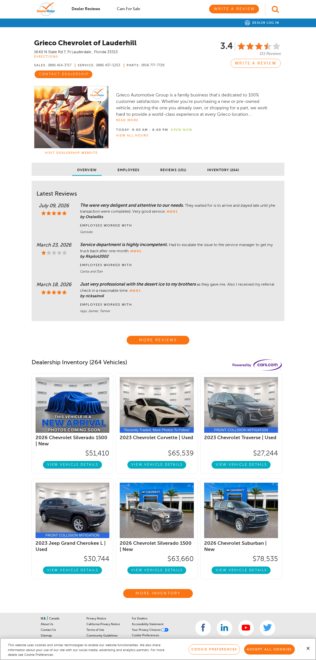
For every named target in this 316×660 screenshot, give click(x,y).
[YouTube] (246, 628)
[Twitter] (267, 628)
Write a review (255, 64)
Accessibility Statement (147, 624)
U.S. (44, 618)
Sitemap (46, 635)
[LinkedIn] (224, 628)
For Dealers (139, 618)
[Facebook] (203, 628)
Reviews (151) (173, 170)
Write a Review (234, 9)
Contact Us (48, 630)
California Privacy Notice (103, 624)
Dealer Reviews (86, 9)
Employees (128, 170)
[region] (158, 649)
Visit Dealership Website (71, 153)
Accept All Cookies (269, 649)
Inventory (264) (223, 170)
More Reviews (158, 340)
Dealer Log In (265, 23)
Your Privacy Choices (146, 630)
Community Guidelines (102, 635)
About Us (47, 624)
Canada (54, 618)
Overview (87, 170)
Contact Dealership (64, 74)
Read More (127, 120)
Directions (46, 56)
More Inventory (158, 593)
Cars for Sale (128, 9)
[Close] (308, 648)
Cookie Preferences (145, 635)
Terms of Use (95, 630)
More (172, 211)
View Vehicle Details (73, 464)
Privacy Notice (96, 618)
